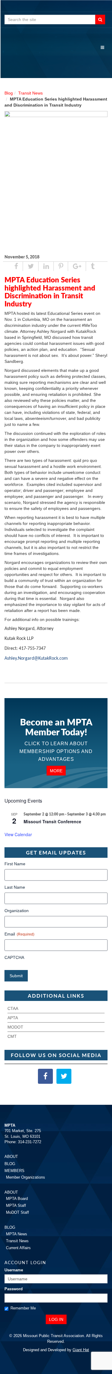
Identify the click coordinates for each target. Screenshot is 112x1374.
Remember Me (23, 1308)
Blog (8, 93)
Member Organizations (25, 1177)
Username (13, 1270)
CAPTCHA (14, 957)
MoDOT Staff (17, 1212)
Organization (16, 910)
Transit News (30, 93)
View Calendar (18, 834)
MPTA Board (17, 1198)
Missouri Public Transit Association (56, 57)
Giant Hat (81, 1350)
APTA (12, 1017)
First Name (14, 863)
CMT (12, 1036)
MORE (56, 770)
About (11, 1156)
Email (19, 934)
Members (14, 1170)
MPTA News (16, 1234)
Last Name (14, 887)
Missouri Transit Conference (52, 821)
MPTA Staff (16, 1205)
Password (13, 1289)
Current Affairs (18, 1248)
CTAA (12, 1008)
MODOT (15, 1027)
